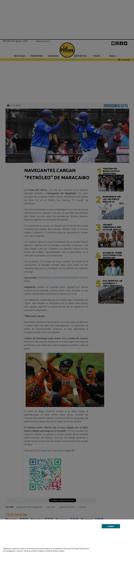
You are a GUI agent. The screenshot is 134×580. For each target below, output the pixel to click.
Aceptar (111, 526)
